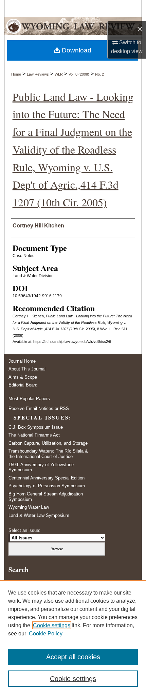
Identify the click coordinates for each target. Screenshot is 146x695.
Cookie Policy (45, 633)
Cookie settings (51, 625)
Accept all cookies (73, 657)
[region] (73, 637)
